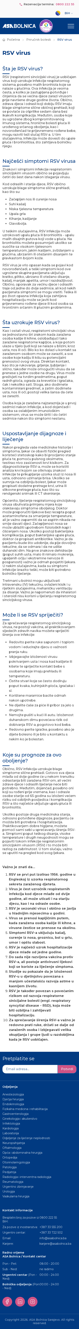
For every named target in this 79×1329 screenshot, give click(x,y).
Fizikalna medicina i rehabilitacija (25, 1109)
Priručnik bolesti (38, 39)
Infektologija (11, 1123)
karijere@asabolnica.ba (55, 1243)
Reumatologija (12, 1182)
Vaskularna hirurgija (15, 1196)
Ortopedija (9, 1157)
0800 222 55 (65, 4)
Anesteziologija (13, 1094)
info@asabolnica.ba (53, 1238)
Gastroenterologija (15, 1114)
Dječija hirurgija (13, 1099)
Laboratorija (10, 1133)
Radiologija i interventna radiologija (26, 1177)
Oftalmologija (11, 1148)
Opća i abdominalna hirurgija (22, 1152)
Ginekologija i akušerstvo (19, 1119)
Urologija (8, 1191)
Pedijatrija (9, 1172)
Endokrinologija (13, 1104)
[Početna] (27, 26)
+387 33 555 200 (51, 1227)
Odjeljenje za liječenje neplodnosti (26, 1138)
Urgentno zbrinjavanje (18, 1186)
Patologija (9, 1167)
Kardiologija (10, 1128)
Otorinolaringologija (16, 1162)
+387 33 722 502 (51, 1232)
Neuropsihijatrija (13, 1143)
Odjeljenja (10, 1087)
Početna (13, 39)
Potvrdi (67, 1069)
